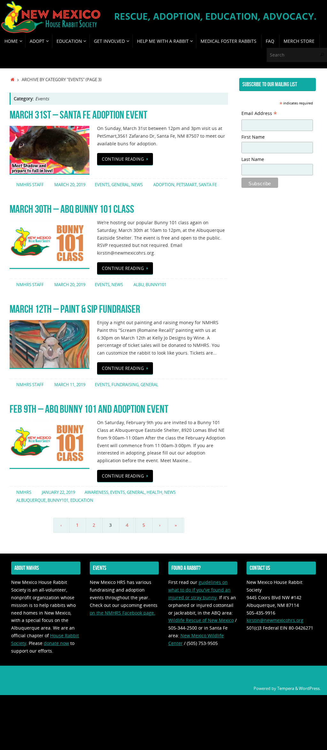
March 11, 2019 (69, 384)
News (137, 185)
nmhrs (23, 492)
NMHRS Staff (30, 185)
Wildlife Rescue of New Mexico (201, 620)
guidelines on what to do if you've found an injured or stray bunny (199, 590)
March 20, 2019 (69, 185)
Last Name (252, 159)
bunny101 (156, 284)
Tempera (285, 688)
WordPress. (310, 688)
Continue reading (123, 159)
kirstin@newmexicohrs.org (275, 620)
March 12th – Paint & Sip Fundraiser (75, 309)
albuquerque (31, 500)
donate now (56, 643)
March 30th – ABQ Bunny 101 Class (72, 209)
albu (138, 284)
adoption (163, 185)
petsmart (186, 185)
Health (154, 492)
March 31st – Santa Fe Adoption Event (78, 115)
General (120, 185)
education (81, 500)
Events (102, 185)
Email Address (259, 114)
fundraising (125, 384)
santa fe (208, 185)
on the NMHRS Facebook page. (122, 613)
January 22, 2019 (58, 492)
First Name (253, 137)
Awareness (96, 492)
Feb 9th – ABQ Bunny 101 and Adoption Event (89, 409)
